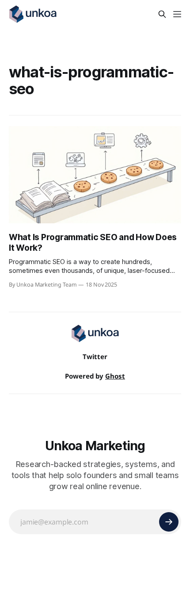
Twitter (95, 356)
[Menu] (177, 14)
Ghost (115, 375)
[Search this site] (162, 14)
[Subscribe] (169, 522)
